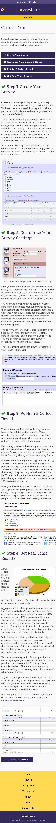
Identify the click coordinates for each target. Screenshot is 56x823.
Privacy (31, 816)
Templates (28, 791)
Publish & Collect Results (20, 69)
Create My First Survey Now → (17, 759)
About (28, 796)
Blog (28, 802)
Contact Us (28, 808)
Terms (24, 816)
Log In (22, 2)
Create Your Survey (17, 54)
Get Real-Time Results (19, 76)
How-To (28, 779)
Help (33, 2)
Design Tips (28, 785)
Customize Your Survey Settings (24, 62)
